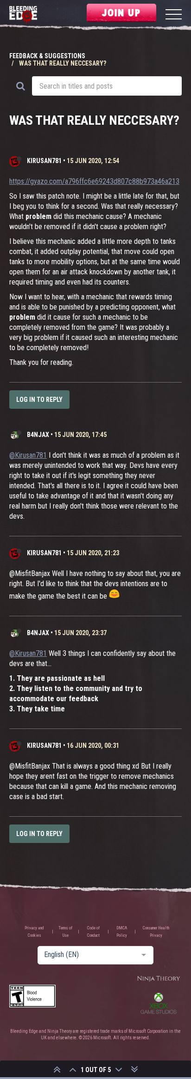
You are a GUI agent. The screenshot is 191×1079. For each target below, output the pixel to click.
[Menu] (174, 15)
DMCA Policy (121, 932)
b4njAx (38, 434)
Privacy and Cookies (34, 932)
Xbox (158, 1003)
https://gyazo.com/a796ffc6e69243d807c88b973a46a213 (94, 181)
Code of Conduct (93, 932)
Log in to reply (39, 399)
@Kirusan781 (28, 455)
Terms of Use (65, 932)
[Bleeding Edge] (23, 15)
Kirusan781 (44, 160)
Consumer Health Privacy (156, 932)
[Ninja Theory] (158, 979)
